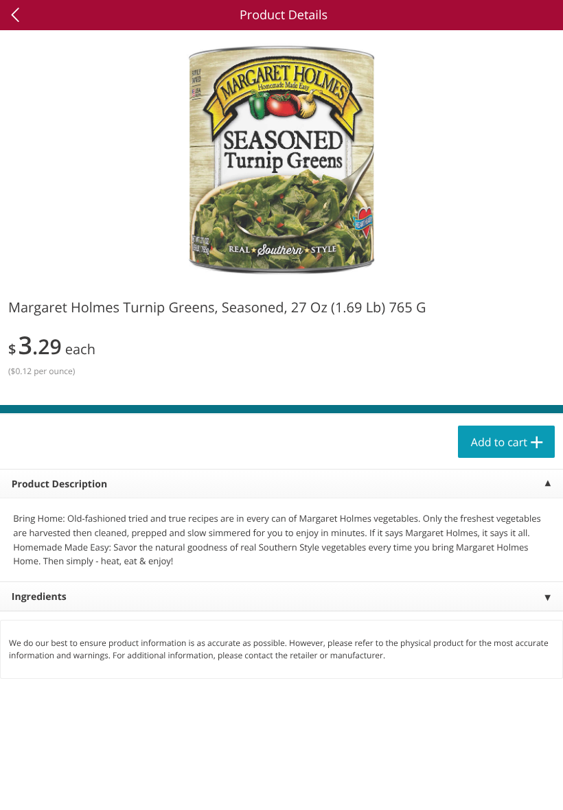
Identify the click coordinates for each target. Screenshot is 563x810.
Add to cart (499, 442)
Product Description (59, 484)
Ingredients (39, 596)
